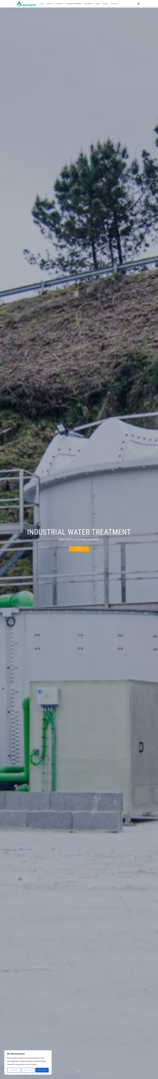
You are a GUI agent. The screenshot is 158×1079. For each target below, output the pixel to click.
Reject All (28, 1070)
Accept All (42, 1070)
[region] (28, 1062)
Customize (14, 1070)
